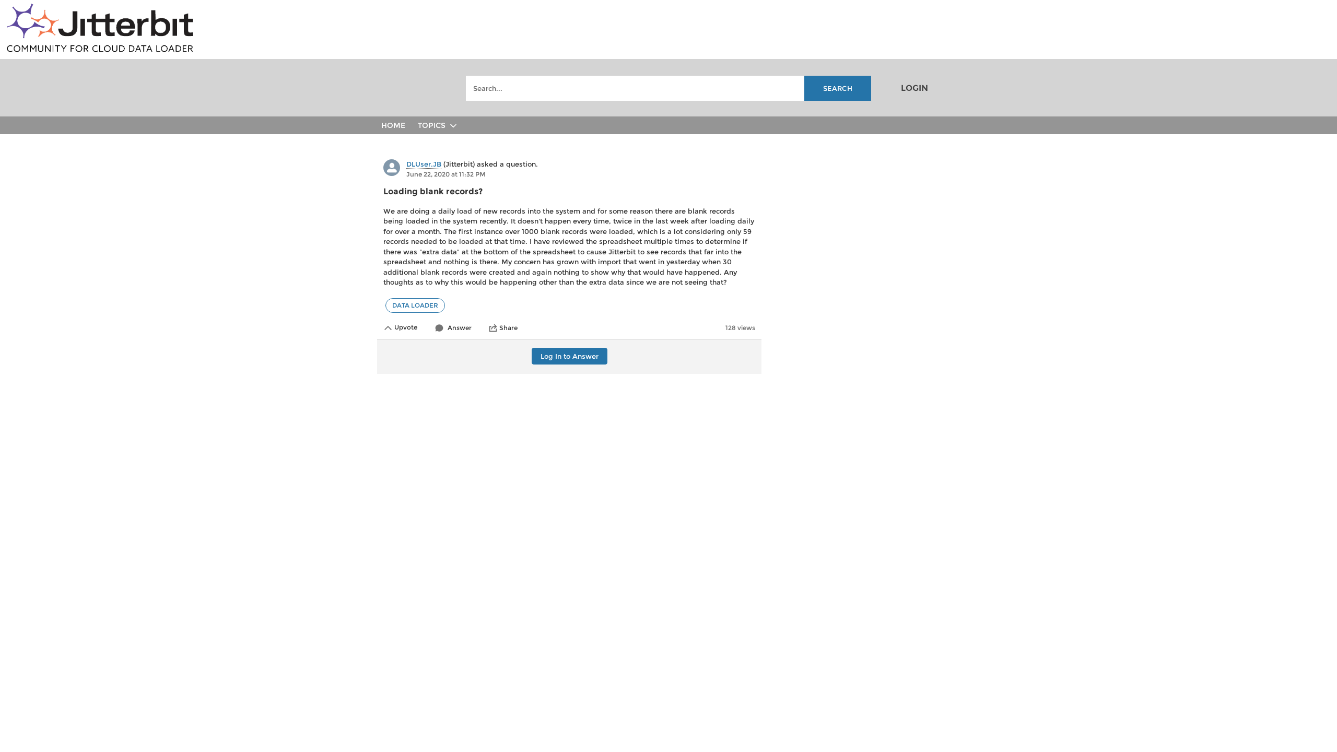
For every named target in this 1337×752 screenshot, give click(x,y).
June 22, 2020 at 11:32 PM (446, 174)
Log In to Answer (570, 356)
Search (837, 88)
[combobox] (668, 88)
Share (508, 328)
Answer (460, 328)
